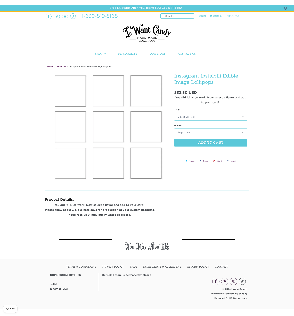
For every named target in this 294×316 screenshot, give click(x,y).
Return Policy (198, 266)
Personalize (127, 53)
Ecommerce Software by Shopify (229, 293)
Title (177, 109)
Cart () (217, 16)
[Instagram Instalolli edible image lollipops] (108, 126)
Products (62, 66)
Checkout (232, 16)
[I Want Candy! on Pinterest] (57, 16)
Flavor (178, 125)
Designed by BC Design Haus (230, 298)
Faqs (133, 266)
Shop (98, 53)
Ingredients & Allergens (162, 266)
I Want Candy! (239, 289)
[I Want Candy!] (147, 34)
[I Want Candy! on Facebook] (49, 16)
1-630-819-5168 (100, 16)
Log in (202, 16)
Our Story (158, 53)
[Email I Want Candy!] (73, 16)
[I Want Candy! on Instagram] (65, 16)
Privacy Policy (113, 266)
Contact (221, 266)
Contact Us (187, 53)
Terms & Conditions (81, 266)
